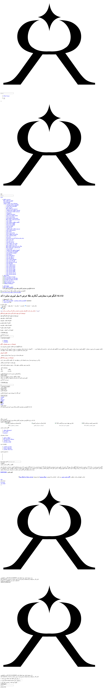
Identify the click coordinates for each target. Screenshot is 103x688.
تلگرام (2, 401)
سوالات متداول (6, 437)
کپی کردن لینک (4, 395)
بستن (2, 389)
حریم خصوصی (6, 440)
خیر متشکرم (7, 582)
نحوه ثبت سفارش (7, 446)
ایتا (3, 403)
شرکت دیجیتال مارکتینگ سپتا (26, 477)
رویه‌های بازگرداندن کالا (8, 439)
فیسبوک (2, 399)
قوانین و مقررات (7, 441)
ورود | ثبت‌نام (6, 95)
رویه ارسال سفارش (8, 449)
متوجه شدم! (3, 683)
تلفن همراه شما (4, 461)
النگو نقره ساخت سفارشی (20, 300)
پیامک (2, 404)
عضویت (2, 463)
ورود (2, 197)
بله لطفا (2, 582)
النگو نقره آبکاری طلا (8, 287)
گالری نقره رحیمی (65, 477)
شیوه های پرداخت (7, 448)
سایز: (5, 304)
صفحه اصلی (6, 285)
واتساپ (2, 397)
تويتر (2, 398)
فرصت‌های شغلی (7, 430)
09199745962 (4, 472)
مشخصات (5, 341)
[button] (52, 199)
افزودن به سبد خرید (5, 337)
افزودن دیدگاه (4, 375)
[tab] (52, 200)
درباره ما (5, 432)
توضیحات (5, 340)
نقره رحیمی (6, 302)
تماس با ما (5, 431)
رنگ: (5, 307)
